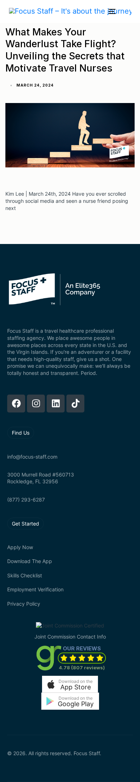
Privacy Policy (23, 604)
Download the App (29, 561)
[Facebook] (16, 403)
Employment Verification (35, 589)
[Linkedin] (56, 403)
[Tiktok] (75, 403)
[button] (70, 684)
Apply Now (20, 547)
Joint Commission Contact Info (70, 637)
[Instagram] (36, 403)
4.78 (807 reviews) (82, 667)
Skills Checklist (24, 575)
